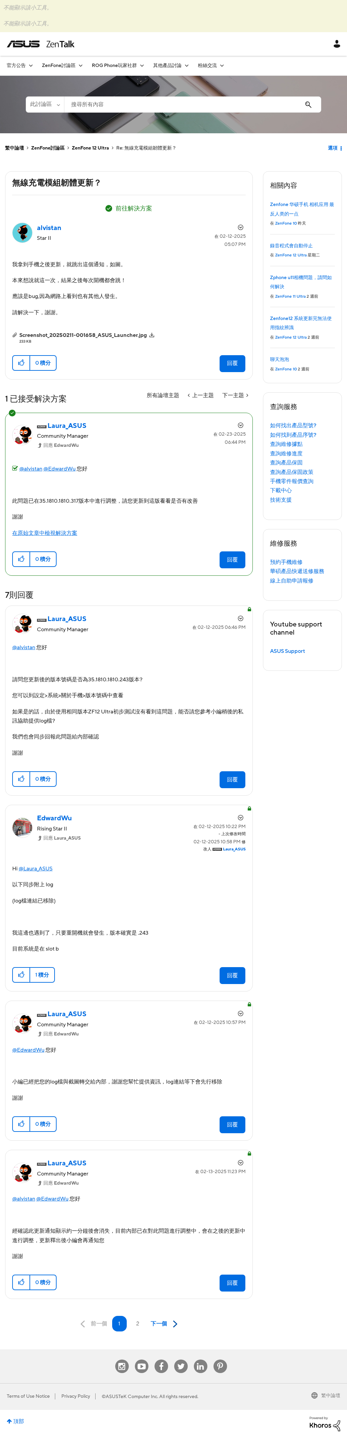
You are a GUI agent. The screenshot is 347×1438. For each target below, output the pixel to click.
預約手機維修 (286, 562)
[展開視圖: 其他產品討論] (186, 65)
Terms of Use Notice (28, 1396)
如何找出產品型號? (293, 425)
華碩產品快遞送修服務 (297, 571)
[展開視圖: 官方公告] (30, 65)
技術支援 (281, 500)
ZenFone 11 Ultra (290, 296)
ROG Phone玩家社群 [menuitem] (114, 66)
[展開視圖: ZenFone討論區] (80, 65)
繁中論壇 (14, 148)
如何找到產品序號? (293, 435)
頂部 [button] (18, 1421)
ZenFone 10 (286, 223)
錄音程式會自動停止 (291, 246)
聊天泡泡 (279, 360)
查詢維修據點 (286, 444)
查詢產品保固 (286, 462)
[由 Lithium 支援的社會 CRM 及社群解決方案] (325, 1423)
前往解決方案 (134, 208)
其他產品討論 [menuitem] (167, 66)
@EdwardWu (59, 468)
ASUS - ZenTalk (41, 44)
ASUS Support (287, 651)
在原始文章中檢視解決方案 (44, 533)
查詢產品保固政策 (291, 472)
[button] (21, 363)
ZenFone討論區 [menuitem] (59, 66)
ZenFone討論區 (48, 148)
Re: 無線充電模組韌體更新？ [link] (146, 148)
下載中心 (281, 490)
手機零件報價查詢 (291, 481)
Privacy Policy (75, 1396)
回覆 (232, 363)
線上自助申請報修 (291, 580)
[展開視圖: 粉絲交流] (222, 65)
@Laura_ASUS (36, 868)
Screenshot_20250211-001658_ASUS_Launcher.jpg (83, 335)
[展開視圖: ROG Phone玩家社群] (142, 65)
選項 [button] (333, 148)
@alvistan (30, 468)
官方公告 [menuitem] (16, 66)
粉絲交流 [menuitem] (207, 66)
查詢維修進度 (286, 453)
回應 (61, 445)
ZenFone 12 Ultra (90, 148)
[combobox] (192, 104)
